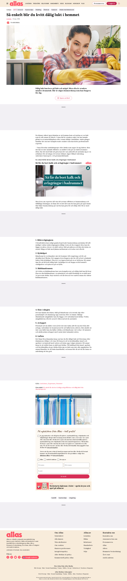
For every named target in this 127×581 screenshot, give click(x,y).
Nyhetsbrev (59, 536)
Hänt (43, 568)
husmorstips (63, 498)
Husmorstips (29, 10)
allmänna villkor (45, 455)
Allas (41, 459)
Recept (69, 568)
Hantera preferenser (62, 548)
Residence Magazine (87, 568)
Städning (38, 10)
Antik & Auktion (51, 459)
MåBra (65, 568)
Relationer (45, 3)
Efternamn (68, 465)
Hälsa (86, 539)
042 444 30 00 (57, 577)
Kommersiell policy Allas (64, 558)
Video (62, 3)
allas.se (89, 577)
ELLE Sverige (42, 574)
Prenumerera (99, 3)
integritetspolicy (52, 447)
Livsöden (28, 3)
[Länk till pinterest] (19, 557)
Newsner (59, 384)
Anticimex (43, 384)
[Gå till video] (88, 163)
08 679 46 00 (85, 579)
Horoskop (76, 3)
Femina (60, 568)
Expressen (51, 384)
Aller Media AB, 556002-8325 (54, 579)
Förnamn (41, 465)
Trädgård (36, 3)
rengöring (72, 498)
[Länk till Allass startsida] (16, 3)
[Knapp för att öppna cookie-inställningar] (119, 3)
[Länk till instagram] (11, 557)
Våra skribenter (61, 542)
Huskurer (54, 10)
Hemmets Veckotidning (112, 551)
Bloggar (68, 3)
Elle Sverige (37, 568)
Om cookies (59, 545)
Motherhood (76, 568)
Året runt (106, 555)
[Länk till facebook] (7, 557)
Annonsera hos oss (110, 539)
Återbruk (46, 10)
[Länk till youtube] (15, 557)
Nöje (85, 551)
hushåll (9, 19)
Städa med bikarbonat (67, 10)
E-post (40, 471)
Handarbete (54, 3)
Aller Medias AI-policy (63, 555)
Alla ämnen (59, 539)
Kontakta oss (108, 536)
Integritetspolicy (61, 551)
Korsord (18, 10)
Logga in (111, 3)
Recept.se (63, 459)
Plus (82, 3)
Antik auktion (108, 558)
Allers (105, 548)
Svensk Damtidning (51, 568)
